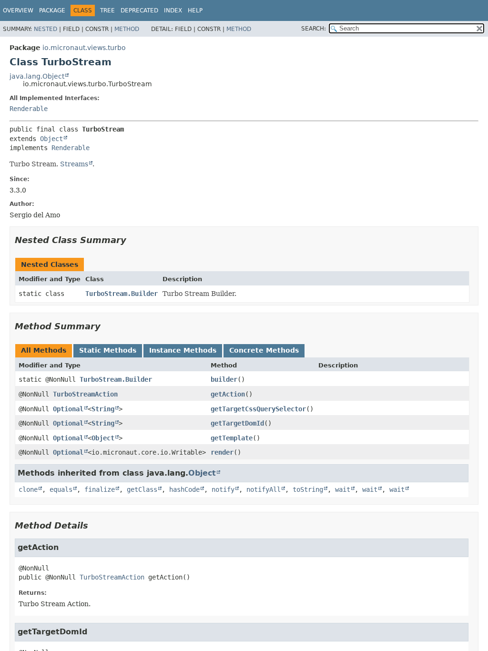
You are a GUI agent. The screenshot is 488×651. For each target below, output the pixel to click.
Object (51, 138)
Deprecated (139, 10)
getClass (142, 489)
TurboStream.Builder (121, 293)
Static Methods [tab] (107, 350)
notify (223, 489)
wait (342, 489)
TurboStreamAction (85, 394)
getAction (228, 394)
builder (224, 379)
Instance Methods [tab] (182, 350)
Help (195, 10)
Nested (45, 29)
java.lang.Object (37, 76)
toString (308, 489)
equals (61, 489)
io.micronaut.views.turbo (84, 47)
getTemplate (232, 438)
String (103, 409)
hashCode (184, 489)
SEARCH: (313, 28)
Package (52, 10)
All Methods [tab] (43, 350)
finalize (99, 489)
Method (126, 29)
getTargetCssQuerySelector (258, 409)
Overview (18, 10)
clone (28, 489)
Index (173, 10)
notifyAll (263, 489)
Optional (68, 409)
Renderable (29, 108)
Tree (107, 10)
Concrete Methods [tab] (264, 350)
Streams (74, 164)
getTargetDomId (237, 423)
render (222, 452)
